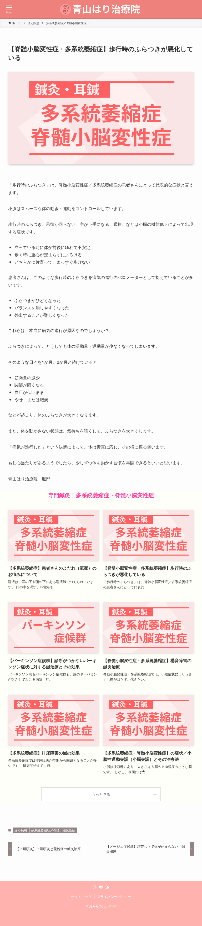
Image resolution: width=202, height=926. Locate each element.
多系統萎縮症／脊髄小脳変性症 (53, 830)
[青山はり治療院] (101, 9)
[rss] (107, 887)
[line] (101, 887)
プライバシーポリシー (114, 896)
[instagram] (94, 887)
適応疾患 (20, 830)
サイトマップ (81, 896)
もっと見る (101, 794)
